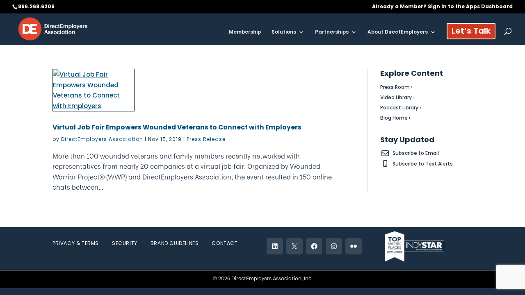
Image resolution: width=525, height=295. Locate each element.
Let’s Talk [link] (471, 32)
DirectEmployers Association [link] (102, 139)
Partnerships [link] (332, 32)
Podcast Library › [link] (400, 107)
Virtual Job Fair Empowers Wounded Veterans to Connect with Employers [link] (176, 127)
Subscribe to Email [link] (416, 153)
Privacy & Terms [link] (75, 243)
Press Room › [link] (396, 87)
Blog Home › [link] (395, 117)
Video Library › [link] (397, 97)
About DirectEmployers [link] (398, 32)
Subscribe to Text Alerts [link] (423, 163)
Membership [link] (245, 32)
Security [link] (124, 243)
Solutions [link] (284, 32)
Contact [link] (224, 243)
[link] (53, 28)
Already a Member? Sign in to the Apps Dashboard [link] (442, 7)
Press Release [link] (206, 139)
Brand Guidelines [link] (175, 243)
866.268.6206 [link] (36, 6)
